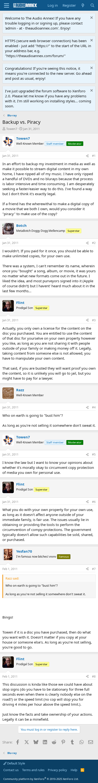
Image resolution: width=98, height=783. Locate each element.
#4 (94, 407)
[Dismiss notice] (91, 18)
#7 (94, 569)
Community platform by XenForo (41, 779)
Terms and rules (33, 770)
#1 (94, 156)
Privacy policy (57, 770)
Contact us (11, 770)
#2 (94, 243)
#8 (94, 676)
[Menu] (6, 5)
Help (74, 770)
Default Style (15, 763)
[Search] (92, 5)
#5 (94, 454)
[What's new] (83, 5)
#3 (94, 320)
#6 (94, 502)
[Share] (87, 156)
